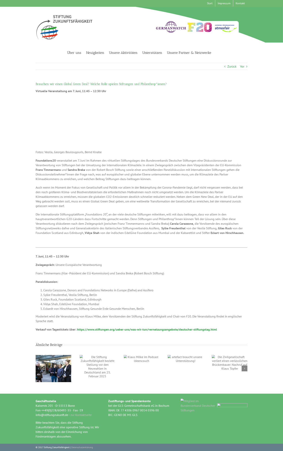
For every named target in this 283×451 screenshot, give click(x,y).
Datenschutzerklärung (82, 447)
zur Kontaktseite (81, 415)
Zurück (231, 66)
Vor (242, 66)
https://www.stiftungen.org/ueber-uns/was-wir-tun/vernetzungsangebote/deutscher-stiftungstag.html (147, 329)
